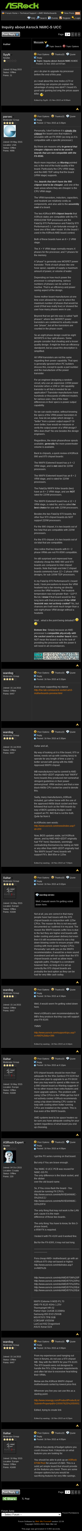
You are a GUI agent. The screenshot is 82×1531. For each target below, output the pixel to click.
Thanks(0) (59, 54)
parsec (8, 116)
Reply (39, 58)
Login (77, 18)
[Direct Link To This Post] (35, 61)
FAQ (33, 18)
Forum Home (11, 13)
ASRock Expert (13, 1142)
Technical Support (28, 13)
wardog (8, 672)
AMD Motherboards (48, 13)
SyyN (7, 54)
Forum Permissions (71, 1513)
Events (54, 18)
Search (43, 18)
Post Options (43, 54)
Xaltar (7, 877)
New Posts (69, 13)
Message (39, 42)
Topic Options (72, 46)
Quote (73, 54)
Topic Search (55, 46)
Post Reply (9, 34)
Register (67, 18)
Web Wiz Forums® (43, 1521)
